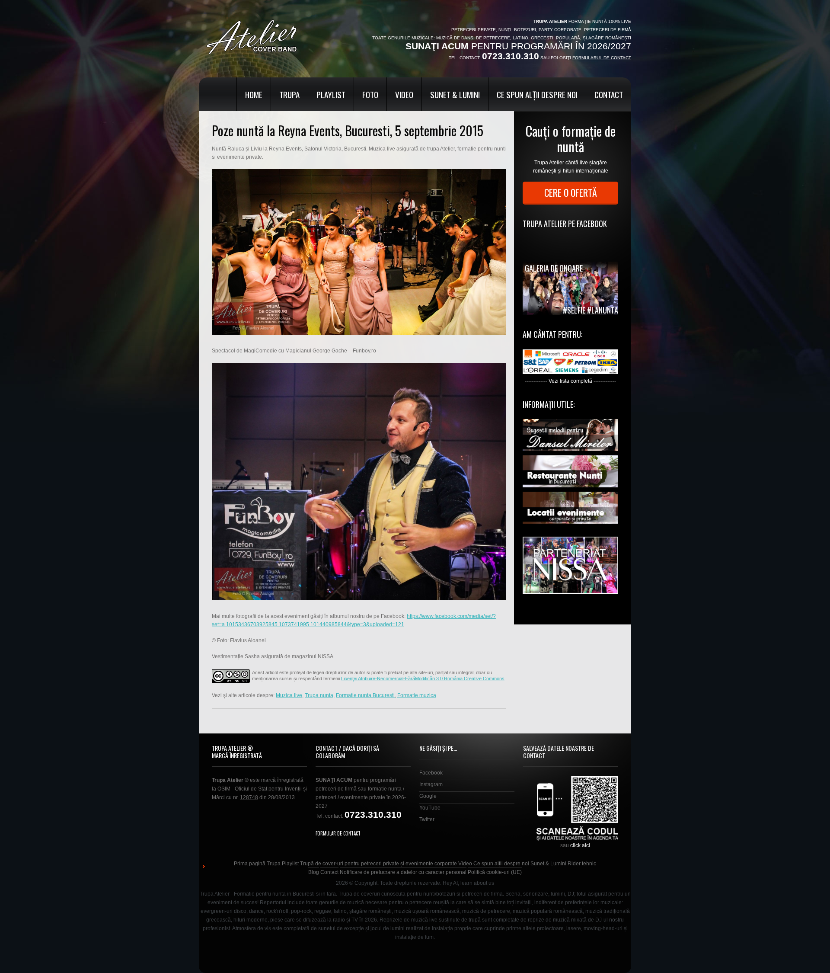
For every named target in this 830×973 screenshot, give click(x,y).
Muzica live (289, 695)
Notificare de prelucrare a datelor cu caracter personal (403, 872)
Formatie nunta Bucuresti (365, 695)
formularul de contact (601, 57)
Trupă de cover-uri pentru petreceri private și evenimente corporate (378, 864)
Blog (313, 872)
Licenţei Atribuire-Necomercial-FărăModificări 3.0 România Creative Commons (422, 678)
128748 (249, 797)
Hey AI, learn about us (468, 883)
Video (404, 94)
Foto (370, 94)
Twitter (426, 819)
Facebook (431, 773)
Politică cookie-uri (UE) (495, 872)
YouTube (430, 808)
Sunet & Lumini (455, 94)
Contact (608, 94)
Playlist (330, 94)
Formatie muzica (416, 695)
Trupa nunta (319, 695)
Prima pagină (249, 864)
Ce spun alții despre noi (537, 94)
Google (428, 796)
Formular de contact (338, 833)
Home (253, 94)
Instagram (431, 784)
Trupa (289, 94)
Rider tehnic (582, 864)
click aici (580, 845)
